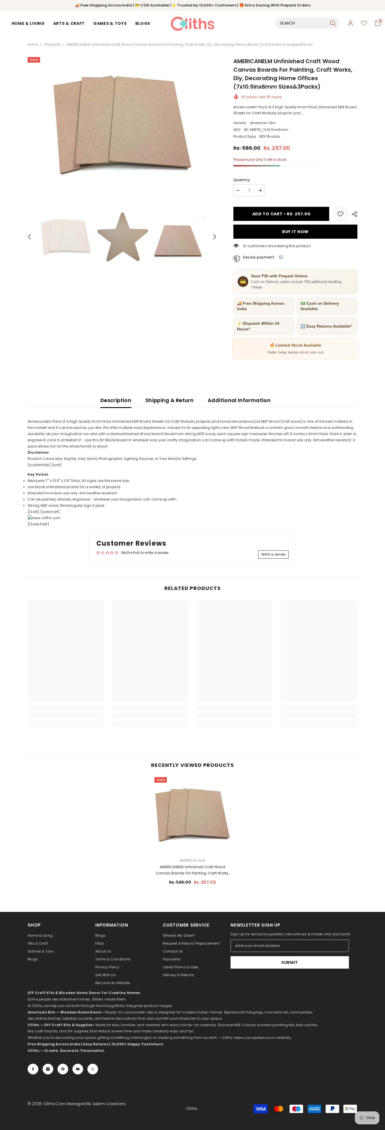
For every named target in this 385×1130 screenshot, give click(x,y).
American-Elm (263, 122)
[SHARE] (352, 214)
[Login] (350, 23)
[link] (340, 214)
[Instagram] (48, 1069)
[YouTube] (77, 1069)
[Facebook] (33, 1069)
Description (115, 400)
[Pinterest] (62, 1069)
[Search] (307, 23)
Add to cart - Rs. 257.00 (281, 214)
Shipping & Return (169, 400)
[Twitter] (92, 1069)
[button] (29, 236)
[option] (122, 125)
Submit (289, 962)
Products (52, 44)
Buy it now (295, 231)
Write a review (273, 554)
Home (33, 44)
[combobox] (301, 23)
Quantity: (242, 179)
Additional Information (239, 400)
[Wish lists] (364, 23)
